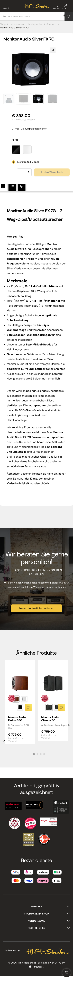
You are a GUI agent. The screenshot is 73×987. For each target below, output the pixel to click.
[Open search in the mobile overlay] (36, 16)
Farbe (15, 139)
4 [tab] (44, 754)
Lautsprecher (17, 24)
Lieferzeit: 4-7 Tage (28, 161)
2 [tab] (37, 754)
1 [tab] (34, 754)
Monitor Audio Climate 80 (50, 718)
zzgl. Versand (28, 119)
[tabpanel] (20, 702)
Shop (3, 24)
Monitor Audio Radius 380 (17, 718)
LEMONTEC (38, 966)
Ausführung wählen (28, 707)
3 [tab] (41, 754)
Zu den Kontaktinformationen (36, 608)
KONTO (65, 8)
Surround (52, 24)
